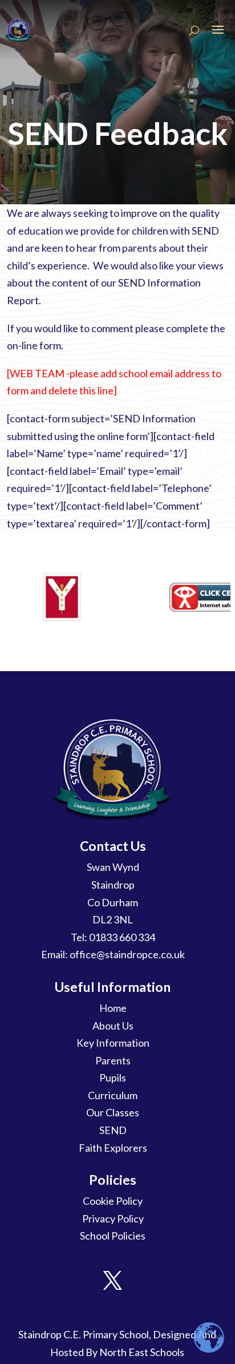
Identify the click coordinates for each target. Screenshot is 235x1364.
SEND (113, 1130)
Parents (113, 1060)
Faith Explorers (113, 1147)
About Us (112, 1025)
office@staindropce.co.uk (127, 954)
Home (113, 1008)
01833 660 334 (122, 937)
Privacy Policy (113, 1218)
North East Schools (141, 1352)
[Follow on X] (113, 1281)
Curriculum (112, 1095)
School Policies (112, 1235)
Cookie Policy (113, 1200)
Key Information (112, 1042)
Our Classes (112, 1112)
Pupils (112, 1077)
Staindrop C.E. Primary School (83, 1334)
